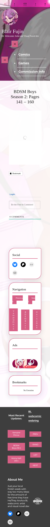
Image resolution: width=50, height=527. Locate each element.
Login (12, 194)
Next (31, 300)
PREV (35, 434)
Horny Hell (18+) (16, 459)
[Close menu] (15, 44)
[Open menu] (5, 60)
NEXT (35, 465)
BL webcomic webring (34, 416)
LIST (35, 455)
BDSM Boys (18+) (16, 446)
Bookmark (16, 173)
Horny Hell (37, 320)
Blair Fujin (12, 31)
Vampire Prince (13, 320)
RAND (35, 444)
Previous (17, 300)
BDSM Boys (25, 320)
